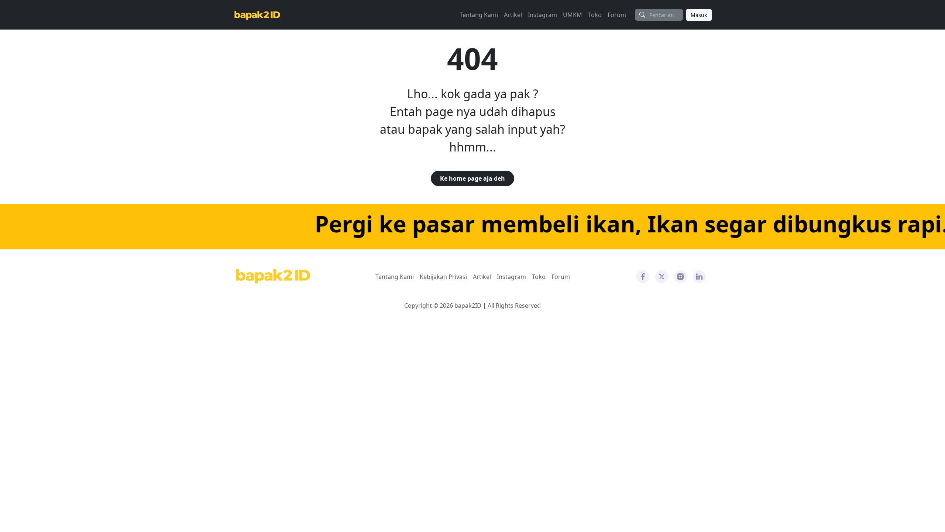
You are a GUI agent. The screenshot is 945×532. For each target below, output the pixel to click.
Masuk (699, 14)
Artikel (513, 15)
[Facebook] (642, 276)
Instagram (542, 15)
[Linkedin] (699, 276)
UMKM (572, 15)
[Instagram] (680, 276)
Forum (617, 15)
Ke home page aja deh (472, 178)
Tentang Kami (479, 15)
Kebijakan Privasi (443, 277)
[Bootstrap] (273, 276)
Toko (595, 15)
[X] (661, 276)
